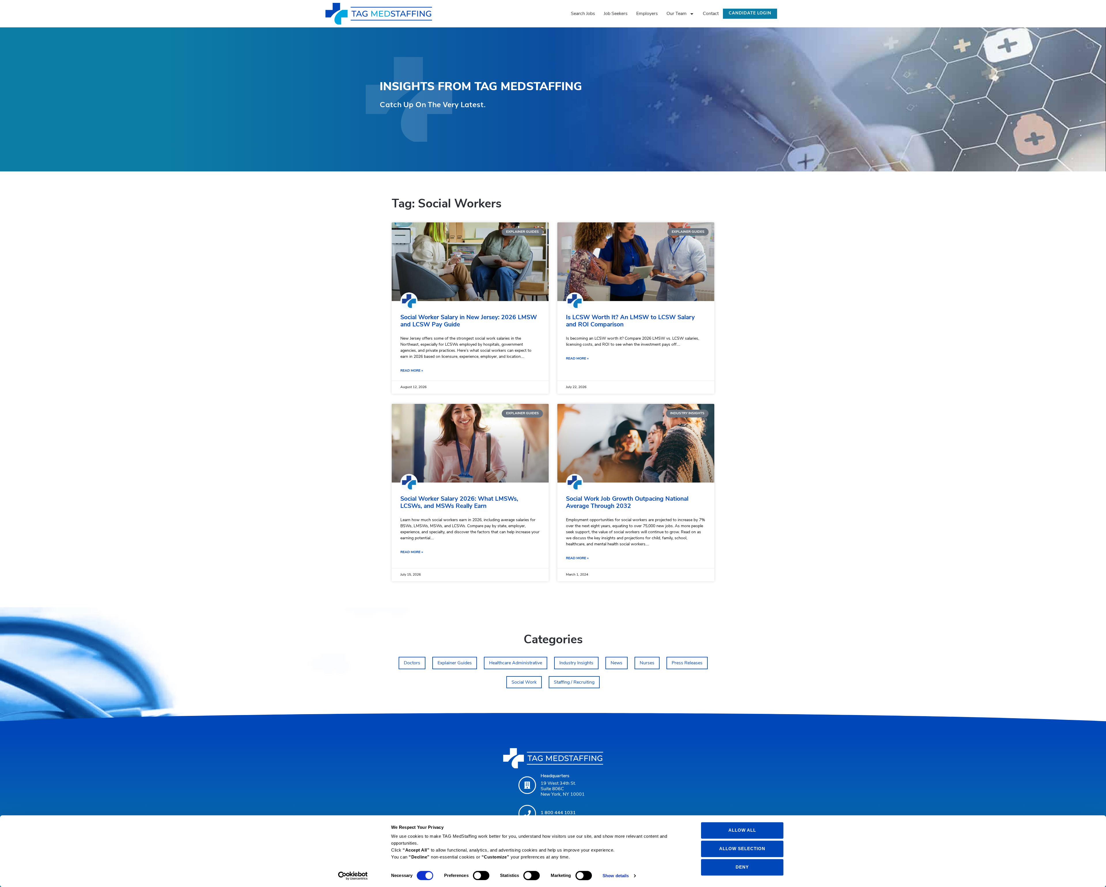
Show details (616, 875)
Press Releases (687, 663)
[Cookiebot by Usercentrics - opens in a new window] (353, 875)
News (616, 663)
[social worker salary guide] (470, 443)
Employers (647, 14)
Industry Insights (576, 663)
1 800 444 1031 (558, 813)
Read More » (411, 370)
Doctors (412, 663)
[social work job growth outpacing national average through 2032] (635, 443)
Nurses (647, 663)
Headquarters (555, 776)
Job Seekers (616, 14)
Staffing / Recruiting (574, 682)
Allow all (742, 830)
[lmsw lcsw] (635, 261)
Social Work (524, 682)
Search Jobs (583, 14)
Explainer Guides (455, 663)
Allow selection (742, 848)
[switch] (481, 875)
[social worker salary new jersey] (470, 261)
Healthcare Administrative (515, 663)
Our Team (676, 14)
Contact (711, 14)
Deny (742, 867)
